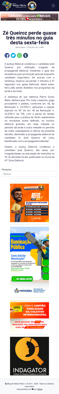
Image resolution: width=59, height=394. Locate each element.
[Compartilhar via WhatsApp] (19, 55)
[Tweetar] (13, 55)
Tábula (39, 389)
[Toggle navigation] (53, 6)
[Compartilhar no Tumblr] (25, 55)
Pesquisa (6, 169)
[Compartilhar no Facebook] (7, 55)
